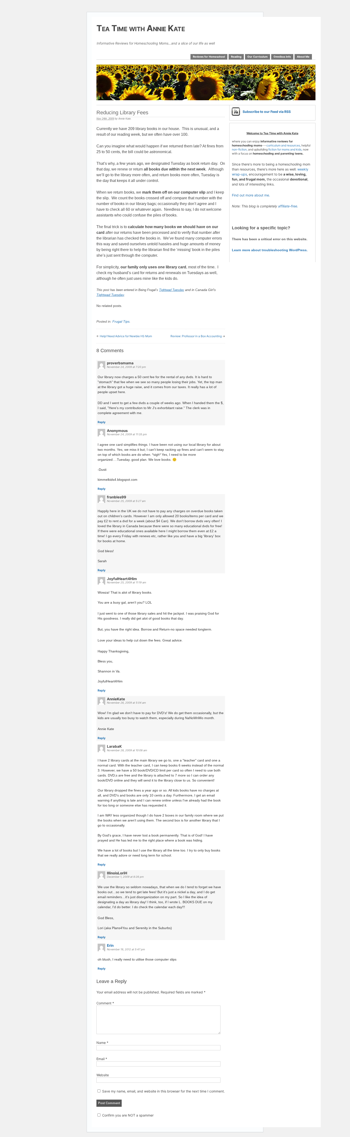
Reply (101, 422)
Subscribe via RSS (267, 112)
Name (102, 1043)
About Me (303, 56)
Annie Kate (124, 118)
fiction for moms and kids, (285, 149)
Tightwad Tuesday (110, 295)
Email (101, 1059)
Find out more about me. (251, 195)
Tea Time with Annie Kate (140, 28)
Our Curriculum (257, 56)
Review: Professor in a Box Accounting (196, 336)
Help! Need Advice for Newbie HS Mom (126, 336)
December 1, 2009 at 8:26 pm (125, 876)
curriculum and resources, (283, 145)
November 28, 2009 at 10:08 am (127, 750)
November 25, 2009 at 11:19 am (126, 582)
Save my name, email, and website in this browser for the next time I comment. (163, 1091)
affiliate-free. (288, 206)
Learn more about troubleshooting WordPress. (270, 250)
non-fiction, (240, 149)
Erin (110, 945)
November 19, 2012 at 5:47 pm (126, 949)
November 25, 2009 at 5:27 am (126, 501)
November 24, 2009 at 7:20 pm (126, 367)
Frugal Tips (121, 321)
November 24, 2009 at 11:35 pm (127, 434)
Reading (236, 56)
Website (102, 1075)
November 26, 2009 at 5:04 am (126, 702)
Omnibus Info (282, 56)
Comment (105, 1003)
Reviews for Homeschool (209, 56)
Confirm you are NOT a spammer (127, 1115)
